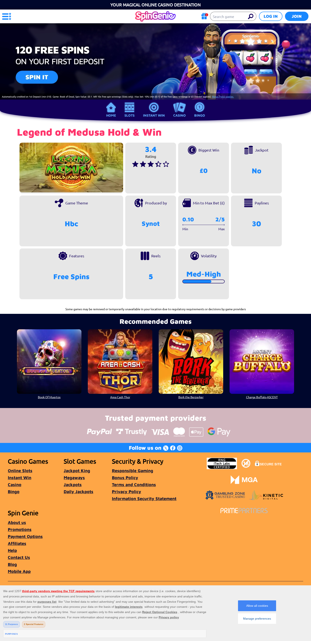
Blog (12, 564)
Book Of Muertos (49, 397)
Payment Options (25, 536)
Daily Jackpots (78, 491)
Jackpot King (77, 470)
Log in (271, 16)
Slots (129, 115)
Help (12, 550)
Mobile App (19, 571)
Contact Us (19, 557)
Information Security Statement (144, 498)
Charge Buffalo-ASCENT (262, 397)
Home (111, 115)
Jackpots (73, 484)
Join (297, 16)
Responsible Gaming (132, 470)
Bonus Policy (125, 477)
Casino (179, 115)
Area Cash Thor (120, 397)
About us (17, 522)
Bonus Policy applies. (223, 96)
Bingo (199, 115)
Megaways (74, 477)
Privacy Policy (126, 491)
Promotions (20, 529)
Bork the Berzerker (191, 397)
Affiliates (17, 543)
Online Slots (20, 470)
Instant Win (154, 115)
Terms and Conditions (134, 484)
